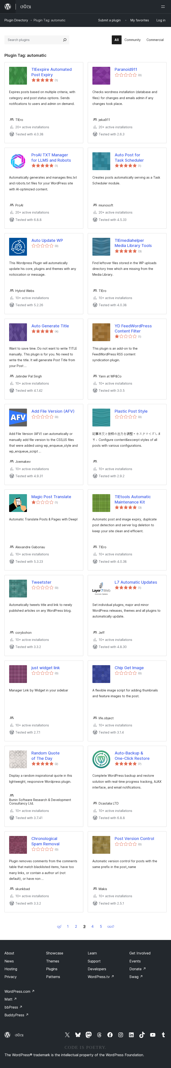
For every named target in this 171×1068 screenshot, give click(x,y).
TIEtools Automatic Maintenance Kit (133, 499)
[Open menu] (164, 6)
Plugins (51, 969)
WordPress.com (19, 991)
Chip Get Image (129, 667)
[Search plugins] (64, 39)
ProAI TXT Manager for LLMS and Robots (51, 157)
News (9, 961)
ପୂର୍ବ (59, 926)
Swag (136, 976)
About (9, 953)
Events (135, 961)
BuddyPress (16, 1015)
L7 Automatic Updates (136, 582)
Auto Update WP (47, 240)
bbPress (13, 1007)
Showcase (54, 953)
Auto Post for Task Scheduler (129, 157)
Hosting (10, 969)
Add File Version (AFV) (53, 411)
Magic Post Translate (51, 496)
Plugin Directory (16, 20)
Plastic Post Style (131, 411)
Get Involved (140, 953)
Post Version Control (134, 838)
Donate (137, 969)
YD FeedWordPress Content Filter (133, 328)
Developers (97, 969)
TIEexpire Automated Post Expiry (51, 72)
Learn (92, 953)
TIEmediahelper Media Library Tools (133, 243)
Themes (52, 961)
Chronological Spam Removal (45, 841)
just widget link (45, 667)
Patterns (53, 976)
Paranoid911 (126, 69)
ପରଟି (110, 926)
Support (94, 961)
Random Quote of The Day (45, 755)
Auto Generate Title (50, 326)
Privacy (10, 976)
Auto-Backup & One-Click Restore (132, 755)
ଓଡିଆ (19, 1035)
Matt (10, 999)
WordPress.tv (101, 976)
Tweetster (41, 582)
